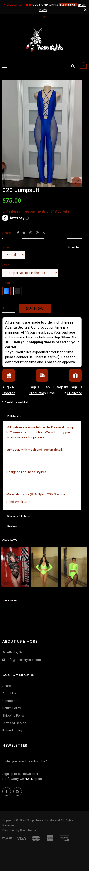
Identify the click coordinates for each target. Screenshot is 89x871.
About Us (9, 693)
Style (5, 265)
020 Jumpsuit (20, 190)
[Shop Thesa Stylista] (44, 40)
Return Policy (11, 708)
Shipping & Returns (18, 515)
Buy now (35, 308)
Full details (14, 416)
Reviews (12, 526)
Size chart (74, 247)
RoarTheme (28, 830)
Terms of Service (14, 723)
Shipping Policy (13, 715)
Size (42, 247)
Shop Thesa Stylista (41, 820)
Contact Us (10, 700)
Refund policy (12, 730)
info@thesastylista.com (24, 660)
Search (7, 686)
